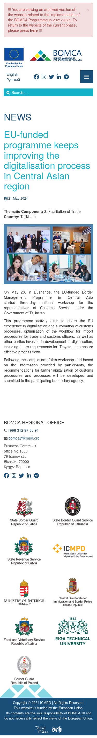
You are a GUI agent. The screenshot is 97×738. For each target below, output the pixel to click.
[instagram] (44, 76)
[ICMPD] (73, 552)
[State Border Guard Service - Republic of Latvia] (73, 513)
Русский (13, 79)
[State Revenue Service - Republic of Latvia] (24, 552)
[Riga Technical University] (72, 632)
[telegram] (66, 76)
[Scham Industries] (57, 728)
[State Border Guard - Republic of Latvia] (24, 513)
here (34, 30)
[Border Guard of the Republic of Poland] (24, 671)
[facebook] (36, 76)
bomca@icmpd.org (24, 438)
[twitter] (51, 76)
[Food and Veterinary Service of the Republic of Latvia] (24, 632)
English (12, 74)
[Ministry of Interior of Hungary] (24, 593)
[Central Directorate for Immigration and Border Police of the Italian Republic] (73, 593)
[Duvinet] (41, 728)
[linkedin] (59, 76)
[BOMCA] (48, 57)
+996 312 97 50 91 (23, 430)
